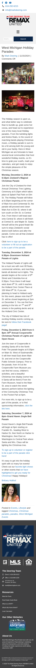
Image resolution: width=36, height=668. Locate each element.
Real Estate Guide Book (9, 600)
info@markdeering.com (16, 10)
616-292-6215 (11, 6)
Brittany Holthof (9, 480)
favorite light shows (24, 467)
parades (14, 514)
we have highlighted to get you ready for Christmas (16, 473)
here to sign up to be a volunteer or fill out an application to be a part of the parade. (17, 244)
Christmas (13, 511)
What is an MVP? (7, 604)
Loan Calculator (7, 611)
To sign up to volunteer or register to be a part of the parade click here (17, 453)
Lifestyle (22, 508)
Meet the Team (6, 596)
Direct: (7, 574)
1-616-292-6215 (14, 574)
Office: (7, 577)
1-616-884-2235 (14, 577)
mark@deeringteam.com (12, 585)
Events (14, 508)
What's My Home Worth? (10, 607)
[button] (23, 39)
